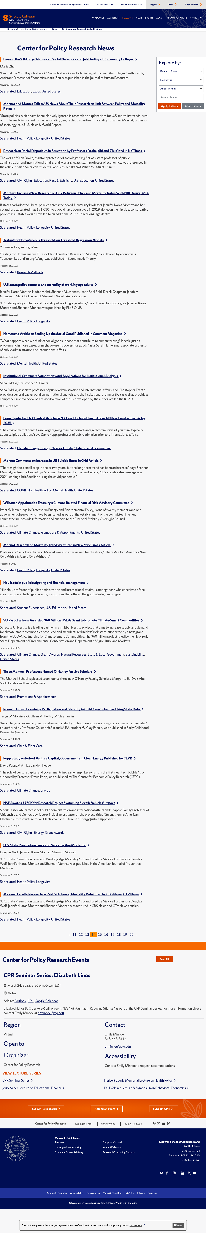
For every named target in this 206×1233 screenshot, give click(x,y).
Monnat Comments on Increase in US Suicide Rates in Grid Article (51, 460)
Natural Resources (73, 654)
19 (125, 934)
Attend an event (105, 1109)
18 (119, 934)
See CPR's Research (44, 1109)
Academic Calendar (57, 1193)
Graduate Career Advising (69, 1152)
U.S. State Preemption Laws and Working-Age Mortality (44, 845)
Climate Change (28, 448)
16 (106, 934)
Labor (36, 91)
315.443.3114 (133, 1123)
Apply (153, 4)
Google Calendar (46, 1001)
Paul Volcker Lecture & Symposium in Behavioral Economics (145, 1088)
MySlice (129, 1193)
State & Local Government (92, 448)
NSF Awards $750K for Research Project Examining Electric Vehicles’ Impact (59, 803)
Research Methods (30, 272)
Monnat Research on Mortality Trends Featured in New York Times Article (57, 545)
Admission (113, 18)
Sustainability (135, 654)
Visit (171, 4)
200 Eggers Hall (191, 1151)
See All (164, 959)
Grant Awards (50, 654)
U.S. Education (83, 180)
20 (131, 934)
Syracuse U (153, 1193)
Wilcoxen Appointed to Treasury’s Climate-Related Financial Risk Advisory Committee (66, 503)
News (139, 18)
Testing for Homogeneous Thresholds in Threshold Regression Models (53, 240)
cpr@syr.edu (108, 1123)
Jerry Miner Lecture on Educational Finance (32, 1088)
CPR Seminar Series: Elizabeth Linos (81, 29)
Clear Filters (193, 106)
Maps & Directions (112, 1193)
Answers (59, 1142)
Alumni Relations (177, 18)
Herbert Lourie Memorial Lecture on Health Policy (138, 1080)
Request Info (192, 4)
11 (74, 934)
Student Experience (30, 608)
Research (127, 18)
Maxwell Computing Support (119, 1152)
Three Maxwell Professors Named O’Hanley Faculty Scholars (48, 671)
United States (51, 91)
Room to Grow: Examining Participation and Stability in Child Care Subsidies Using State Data (72, 709)
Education (24, 91)
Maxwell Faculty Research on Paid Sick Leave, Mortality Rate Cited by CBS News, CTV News (71, 894)
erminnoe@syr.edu (118, 1046)
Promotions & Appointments (60, 532)
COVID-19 (24, 490)
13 (87, 934)
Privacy (141, 1193)
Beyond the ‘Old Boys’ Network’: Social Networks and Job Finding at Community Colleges (68, 59)
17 (112, 934)
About (160, 18)
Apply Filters (169, 106)
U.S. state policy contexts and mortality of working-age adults (48, 284)
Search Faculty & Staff (131, 4)
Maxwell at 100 (105, 4)
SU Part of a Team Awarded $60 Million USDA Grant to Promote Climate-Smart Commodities (71, 620)
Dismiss (178, 1225)
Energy (45, 448)
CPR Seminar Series (16, 1080)
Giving (193, 18)
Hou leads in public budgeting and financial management (44, 582)
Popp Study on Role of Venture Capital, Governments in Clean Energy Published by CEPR (68, 758)
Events (149, 18)
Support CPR (161, 1109)
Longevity (43, 138)
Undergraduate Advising (68, 1147)
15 (100, 934)
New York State (62, 448)
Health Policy (26, 138)
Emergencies (93, 1193)
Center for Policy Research (35, 29)
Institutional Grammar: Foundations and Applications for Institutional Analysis (61, 376)
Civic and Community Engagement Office (69, 4)
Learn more (136, 1225)
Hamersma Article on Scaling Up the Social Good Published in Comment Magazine (63, 334)
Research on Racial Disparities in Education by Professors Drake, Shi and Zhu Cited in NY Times (73, 151)
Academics (98, 18)
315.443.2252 (191, 1160)
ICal (30, 1001)
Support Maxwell (112, 1142)
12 (81, 934)
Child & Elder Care (30, 746)
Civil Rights (25, 180)
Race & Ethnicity (60, 180)
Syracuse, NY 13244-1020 (184, 1155)
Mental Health (27, 363)
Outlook (20, 1001)
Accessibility (77, 1193)
